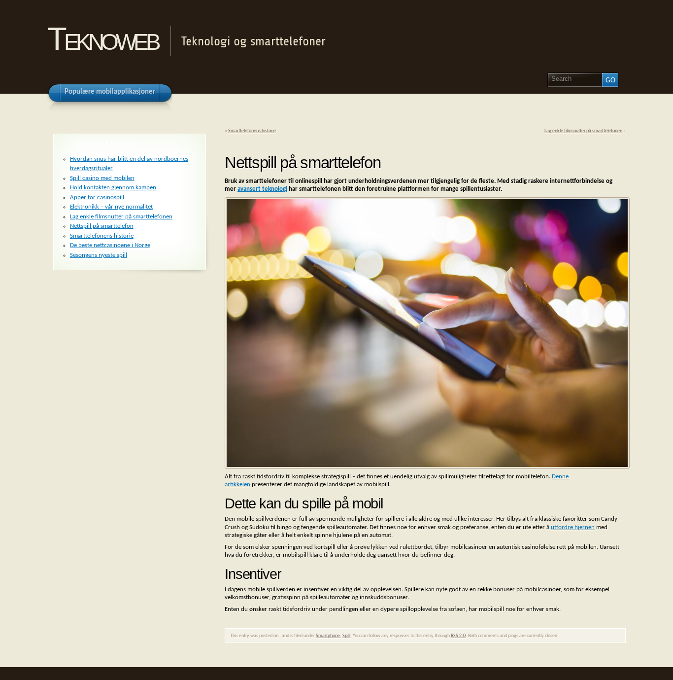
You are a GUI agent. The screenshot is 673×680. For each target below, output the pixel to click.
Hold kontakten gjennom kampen (113, 187)
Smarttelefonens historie (252, 131)
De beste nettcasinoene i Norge (110, 245)
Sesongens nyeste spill (98, 255)
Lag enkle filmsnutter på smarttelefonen (583, 131)
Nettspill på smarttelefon (102, 226)
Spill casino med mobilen (102, 178)
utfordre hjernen (573, 527)
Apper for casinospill (97, 197)
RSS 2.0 (458, 636)
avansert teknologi (262, 189)
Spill (346, 636)
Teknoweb (102, 39)
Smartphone (328, 636)
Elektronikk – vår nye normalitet (111, 207)
